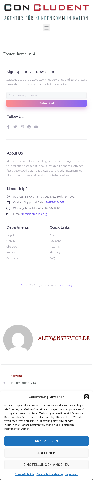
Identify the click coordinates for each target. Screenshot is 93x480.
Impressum (71, 474)
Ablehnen (46, 453)
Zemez (25, 285)
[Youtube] (36, 127)
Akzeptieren (46, 441)
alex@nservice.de (64, 338)
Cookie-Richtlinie (24, 474)
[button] (86, 397)
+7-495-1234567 (54, 202)
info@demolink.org (34, 214)
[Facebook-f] (8, 127)
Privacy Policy (64, 285)
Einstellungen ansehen (46, 465)
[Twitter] (15, 127)
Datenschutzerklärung (50, 474)
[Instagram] (22, 127)
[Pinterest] (29, 127)
